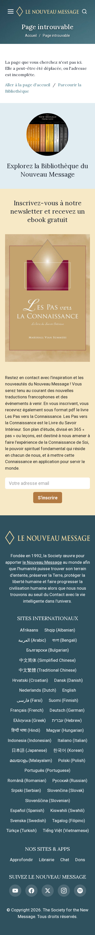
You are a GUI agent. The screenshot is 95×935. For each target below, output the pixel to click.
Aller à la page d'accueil (27, 84)
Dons (80, 859)
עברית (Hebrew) (67, 720)
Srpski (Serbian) (26, 790)
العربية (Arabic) (32, 640)
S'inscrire (48, 497)
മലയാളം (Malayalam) (31, 760)
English (69, 690)
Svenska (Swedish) (28, 820)
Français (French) (27, 710)
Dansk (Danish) (68, 680)
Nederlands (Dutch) (37, 690)
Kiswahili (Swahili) (67, 810)
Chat (64, 859)
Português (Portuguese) (47, 770)
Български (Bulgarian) (47, 650)
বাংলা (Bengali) (64, 640)
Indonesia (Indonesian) (29, 740)
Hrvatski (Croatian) (30, 680)
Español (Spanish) (27, 810)
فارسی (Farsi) (30, 700)
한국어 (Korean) (68, 750)
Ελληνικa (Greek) (29, 720)
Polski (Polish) (71, 760)
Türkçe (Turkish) (21, 830)
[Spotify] (80, 891)
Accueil (31, 35)
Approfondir (21, 859)
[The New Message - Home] (47, 11)
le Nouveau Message (42, 562)
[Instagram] (64, 891)
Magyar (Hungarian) (65, 730)
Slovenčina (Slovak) (65, 790)
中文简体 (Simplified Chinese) (47, 660)
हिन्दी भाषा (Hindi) (25, 730)
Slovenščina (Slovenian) (47, 800)
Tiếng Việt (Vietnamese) (66, 830)
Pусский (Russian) (69, 780)
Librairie (46, 859)
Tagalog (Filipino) (68, 820)
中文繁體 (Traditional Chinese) (48, 670)
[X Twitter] (48, 891)
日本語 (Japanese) (29, 750)
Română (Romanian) (27, 780)
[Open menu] (10, 11)
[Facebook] (31, 891)
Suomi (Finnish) (63, 700)
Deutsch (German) (67, 710)
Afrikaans (29, 630)
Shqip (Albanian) (59, 630)
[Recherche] (84, 11)
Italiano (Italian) (72, 740)
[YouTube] (15, 891)
